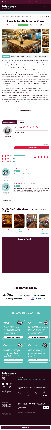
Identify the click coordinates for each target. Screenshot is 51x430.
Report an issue (25, 110)
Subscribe (46, 407)
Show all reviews (7, 200)
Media (44, 379)
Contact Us (35, 379)
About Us (20, 379)
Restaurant (46, 25)
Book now (25, 428)
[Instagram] (7, 384)
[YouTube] (4, 387)
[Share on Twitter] (42, 16)
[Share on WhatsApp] (46, 16)
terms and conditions (41, 410)
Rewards (25, 379)
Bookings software (20, 396)
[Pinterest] (11, 384)
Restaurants (13, 16)
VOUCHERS (46, 12)
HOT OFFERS (39, 12)
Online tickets (29, 396)
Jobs (30, 379)
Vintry (31, 231)
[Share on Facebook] (40, 16)
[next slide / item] (46, 222)
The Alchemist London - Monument (19, 231)
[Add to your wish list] (39, 30)
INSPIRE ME (31, 12)
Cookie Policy (21, 381)
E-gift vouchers (38, 395)
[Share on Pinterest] (44, 16)
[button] (9, 25)
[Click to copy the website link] (48, 16)
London (7, 16)
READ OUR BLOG (23, 12)
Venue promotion (45, 397)
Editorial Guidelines (30, 381)
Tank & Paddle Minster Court (24, 16)
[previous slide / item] (4, 222)
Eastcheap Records (7, 231)
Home (3, 16)
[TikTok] (10, 387)
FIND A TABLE (6, 12)
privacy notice (21, 411)
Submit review (32, 147)
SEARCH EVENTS (14, 12)
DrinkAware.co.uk (5, 408)
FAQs (25, 115)
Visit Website (35, 25)
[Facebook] (3, 384)
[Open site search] (44, 7)
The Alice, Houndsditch (44, 232)
